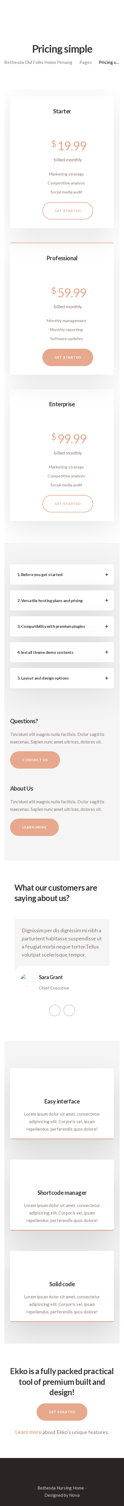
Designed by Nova (62, 1495)
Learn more (28, 1432)
